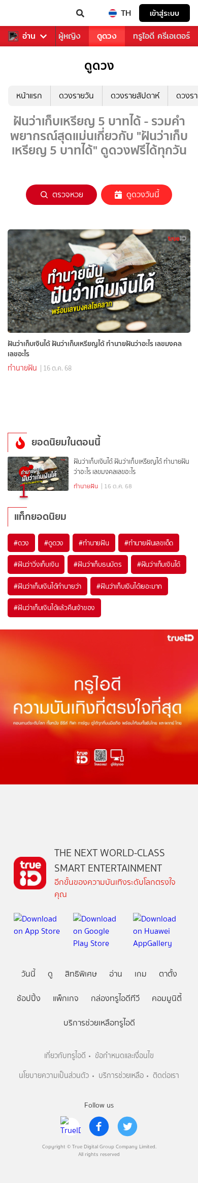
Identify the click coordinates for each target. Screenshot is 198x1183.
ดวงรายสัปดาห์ (135, 95)
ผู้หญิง (69, 36)
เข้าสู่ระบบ (164, 13)
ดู (50, 974)
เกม (141, 974)
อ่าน (29, 36)
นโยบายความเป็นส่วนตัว (54, 1075)
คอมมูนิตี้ (167, 998)
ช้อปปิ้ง (29, 998)
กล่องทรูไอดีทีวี (115, 998)
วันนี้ (28, 974)
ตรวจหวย (67, 194)
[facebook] (99, 1126)
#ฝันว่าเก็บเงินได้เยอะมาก (129, 586)
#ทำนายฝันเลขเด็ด (148, 543)
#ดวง (21, 543)
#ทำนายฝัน (94, 543)
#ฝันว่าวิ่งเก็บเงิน (36, 564)
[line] (70, 1126)
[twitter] (127, 1126)
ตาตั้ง (168, 974)
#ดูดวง (53, 543)
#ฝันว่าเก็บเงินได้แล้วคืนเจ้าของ (54, 607)
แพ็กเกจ (66, 998)
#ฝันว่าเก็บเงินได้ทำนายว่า (47, 586)
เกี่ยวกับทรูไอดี (65, 1055)
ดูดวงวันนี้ (142, 194)
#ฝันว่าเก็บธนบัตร (97, 564)
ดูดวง (107, 36)
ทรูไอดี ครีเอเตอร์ (161, 36)
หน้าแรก (29, 95)
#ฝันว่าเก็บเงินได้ (158, 564)
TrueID (28, 13)
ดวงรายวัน (76, 95)
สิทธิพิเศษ (81, 974)
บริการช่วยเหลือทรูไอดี (99, 1023)
